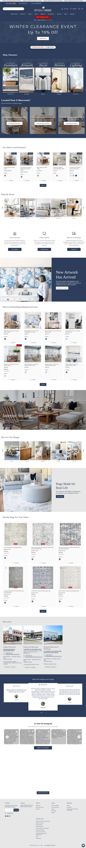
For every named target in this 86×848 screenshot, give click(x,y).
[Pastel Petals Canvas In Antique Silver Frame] (53, 326)
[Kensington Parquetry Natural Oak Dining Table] (26, 165)
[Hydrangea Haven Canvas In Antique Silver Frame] (32, 326)
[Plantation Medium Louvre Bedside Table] (59, 164)
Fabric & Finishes (40, 830)
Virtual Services (44, 249)
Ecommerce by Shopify (50, 845)
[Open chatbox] (83, 845)
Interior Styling (54, 805)
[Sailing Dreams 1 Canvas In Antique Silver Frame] (32, 359)
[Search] (23, 8)
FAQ (37, 836)
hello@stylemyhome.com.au (12, 654)
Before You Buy (39, 823)
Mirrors (59, 94)
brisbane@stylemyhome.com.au (53, 656)
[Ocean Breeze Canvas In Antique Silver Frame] (73, 359)
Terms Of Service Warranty (42, 828)
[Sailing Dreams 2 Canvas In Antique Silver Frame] (53, 359)
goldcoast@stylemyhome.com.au (33, 657)
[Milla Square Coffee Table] (43, 164)
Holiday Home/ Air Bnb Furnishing (72, 809)
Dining (30, 14)
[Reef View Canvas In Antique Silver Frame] (12, 326)
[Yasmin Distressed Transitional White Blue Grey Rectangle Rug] (70, 541)
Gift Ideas (69, 807)
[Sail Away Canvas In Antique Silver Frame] (73, 326)
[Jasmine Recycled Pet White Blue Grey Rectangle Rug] (16, 585)
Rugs (65, 14)
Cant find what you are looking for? (41, 834)
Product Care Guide (40, 831)
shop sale (43, 38)
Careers (38, 809)
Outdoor (43, 14)
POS (41, 845)
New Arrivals (14, 14)
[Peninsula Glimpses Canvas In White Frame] (12, 361)
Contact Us (73, 249)
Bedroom (22, 14)
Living (36, 14)
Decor (43, 94)
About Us (38, 805)
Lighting (72, 14)
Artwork (59, 14)
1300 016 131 (9, 653)
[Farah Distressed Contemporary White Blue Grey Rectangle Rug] (43, 541)
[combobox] (13, 8)
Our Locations (15, 249)
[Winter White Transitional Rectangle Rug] (70, 584)
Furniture (10, 94)
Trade (52, 809)
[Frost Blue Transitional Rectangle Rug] (43, 584)
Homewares (51, 14)
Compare (11, 180)
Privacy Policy (39, 824)
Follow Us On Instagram (43, 747)
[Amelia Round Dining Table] (10, 164)
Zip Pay (53, 812)
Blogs (68, 805)
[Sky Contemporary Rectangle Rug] (16, 541)
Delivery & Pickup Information (43, 821)
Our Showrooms (40, 807)
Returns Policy (39, 826)
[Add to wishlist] (5, 154)
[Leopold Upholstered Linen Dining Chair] (75, 164)
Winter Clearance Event (42, 17)
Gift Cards (53, 810)
